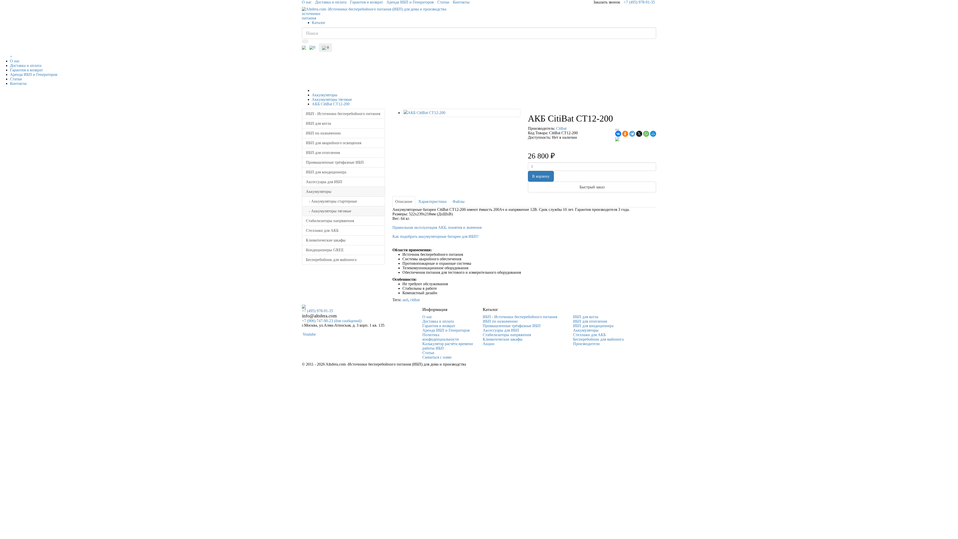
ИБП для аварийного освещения (333, 143)
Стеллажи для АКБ (322, 230)
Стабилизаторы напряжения (330, 221)
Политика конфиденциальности (440, 337)
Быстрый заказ (592, 187)
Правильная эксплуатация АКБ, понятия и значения (436, 227)
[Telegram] (632, 134)
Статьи (443, 2)
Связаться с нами (437, 357)
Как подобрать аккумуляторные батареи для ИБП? (435, 236)
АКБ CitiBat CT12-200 (331, 104)
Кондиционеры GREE (325, 250)
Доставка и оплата (331, 2)
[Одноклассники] (625, 134)
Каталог (319, 22)
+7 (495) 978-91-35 (639, 2)
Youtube (309, 334)
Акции (488, 344)
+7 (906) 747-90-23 (331, 321)
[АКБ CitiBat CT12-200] (461, 113)
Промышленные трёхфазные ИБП (335, 162)
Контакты (461, 2)
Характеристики (432, 201)
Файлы (459, 201)
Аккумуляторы (324, 95)
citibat (415, 300)
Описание (403, 201)
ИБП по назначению (323, 133)
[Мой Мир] (653, 134)
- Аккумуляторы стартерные (331, 201)
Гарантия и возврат (366, 2)
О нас (307, 2)
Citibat (561, 128)
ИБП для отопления (323, 152)
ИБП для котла (318, 123)
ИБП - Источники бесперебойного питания (343, 114)
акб (405, 300)
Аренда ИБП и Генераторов (410, 2)
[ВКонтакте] (618, 134)
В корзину (541, 176)
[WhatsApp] (646, 134)
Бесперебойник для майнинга (331, 260)
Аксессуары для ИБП (324, 182)
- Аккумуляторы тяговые (328, 211)
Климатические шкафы (326, 240)
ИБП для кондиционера (326, 172)
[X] (639, 134)
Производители (586, 344)
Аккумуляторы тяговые (332, 99)
